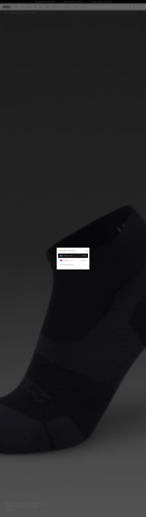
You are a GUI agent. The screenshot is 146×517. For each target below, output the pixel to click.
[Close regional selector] (87, 250)
